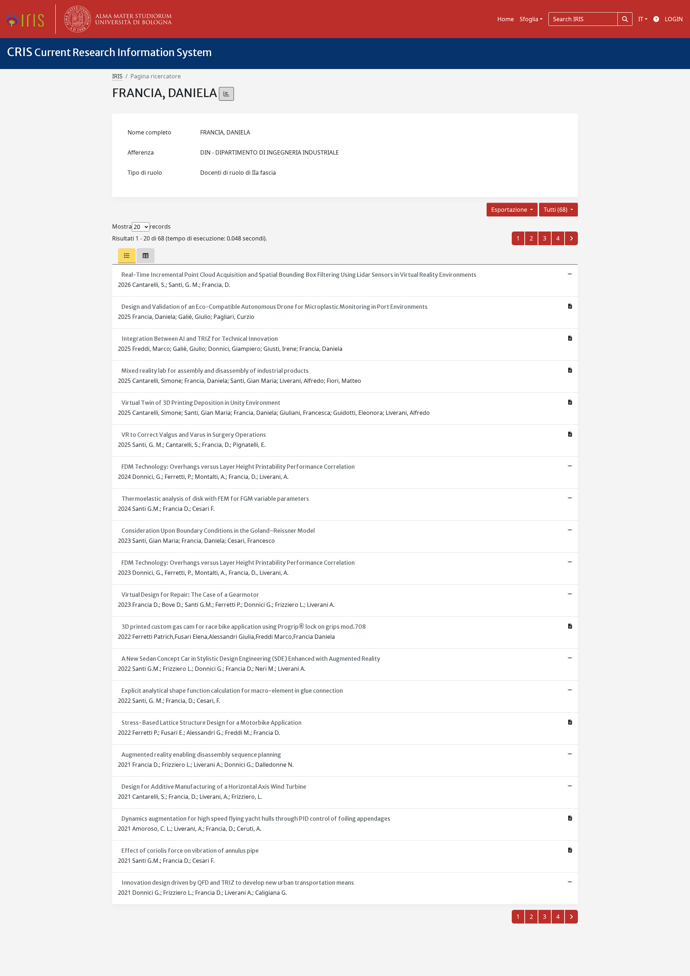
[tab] (127, 255)
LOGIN (674, 19)
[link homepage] (27, 19)
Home (505, 19)
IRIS (117, 76)
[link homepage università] (116, 19)
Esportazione (510, 210)
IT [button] (640, 19)
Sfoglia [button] (529, 19)
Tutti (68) (556, 210)
